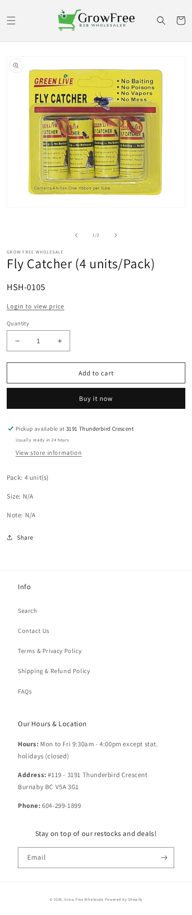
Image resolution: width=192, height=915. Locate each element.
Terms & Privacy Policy (49, 651)
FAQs (25, 691)
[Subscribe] (164, 857)
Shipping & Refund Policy (54, 671)
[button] (11, 20)
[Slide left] (76, 235)
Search (28, 611)
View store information (49, 453)
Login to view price (35, 306)
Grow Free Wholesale (83, 899)
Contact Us (34, 631)
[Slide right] (115, 235)
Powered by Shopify (124, 899)
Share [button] (25, 537)
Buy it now (96, 398)
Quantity (18, 323)
